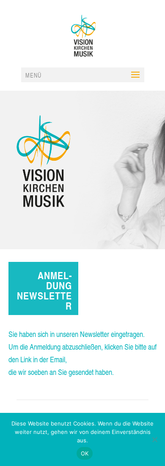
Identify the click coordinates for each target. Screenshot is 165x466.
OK (85, 453)
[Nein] (154, 439)
